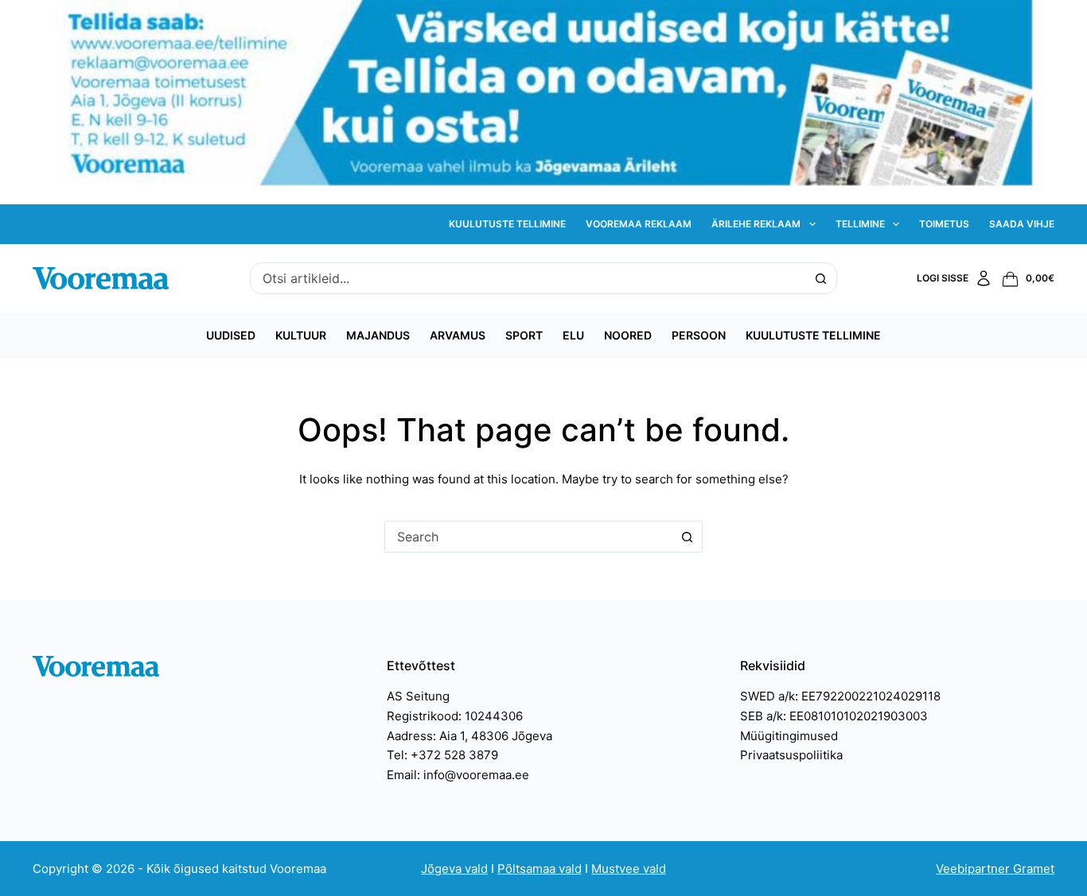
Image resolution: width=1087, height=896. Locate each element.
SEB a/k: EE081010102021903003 (834, 715)
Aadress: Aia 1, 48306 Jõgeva (469, 735)
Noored (628, 335)
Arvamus (457, 335)
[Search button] (821, 278)
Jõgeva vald (454, 868)
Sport (524, 335)
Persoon (699, 335)
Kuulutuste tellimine (507, 224)
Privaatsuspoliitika (791, 754)
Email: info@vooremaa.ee (458, 774)
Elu (573, 335)
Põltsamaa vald (539, 868)
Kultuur (300, 335)
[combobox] (528, 278)
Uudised (230, 335)
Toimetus (944, 224)
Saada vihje (1021, 224)
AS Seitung (418, 696)
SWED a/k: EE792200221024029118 (840, 696)
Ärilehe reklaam (756, 224)
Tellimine (860, 224)
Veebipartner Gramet (995, 868)
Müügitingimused (789, 735)
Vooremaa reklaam (639, 224)
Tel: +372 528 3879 (442, 754)
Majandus (378, 335)
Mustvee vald (628, 868)
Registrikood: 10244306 (455, 715)
